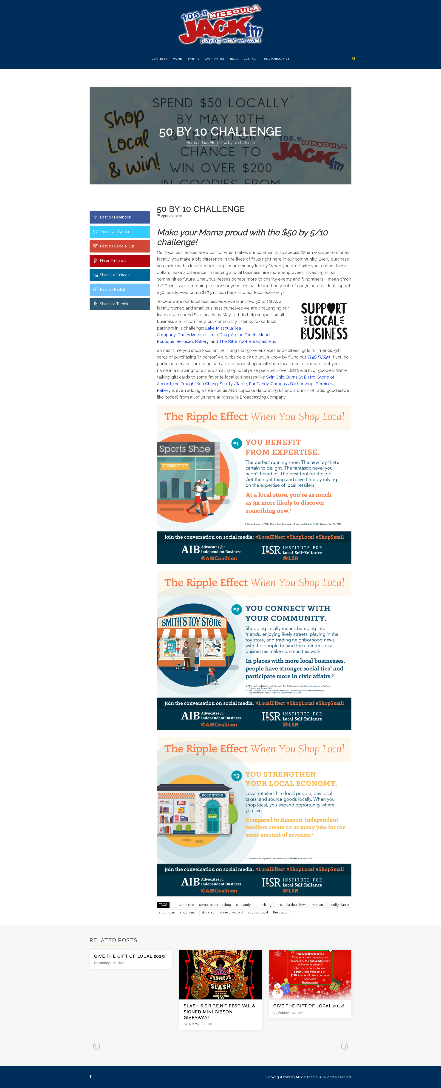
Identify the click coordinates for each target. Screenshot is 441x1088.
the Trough (183, 383)
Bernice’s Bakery (192, 341)
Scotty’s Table (233, 383)
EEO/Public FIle (276, 58)
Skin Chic (275, 377)
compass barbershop (215, 905)
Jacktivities (215, 58)
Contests (159, 58)
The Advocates (192, 334)
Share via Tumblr (114, 304)
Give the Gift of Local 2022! (309, 1005)
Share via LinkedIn (115, 275)
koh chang (263, 905)
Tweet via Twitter (114, 232)
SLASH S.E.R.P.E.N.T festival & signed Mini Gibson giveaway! (219, 1011)
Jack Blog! (210, 143)
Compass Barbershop (292, 383)
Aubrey (104, 963)
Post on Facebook (115, 217)
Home (177, 58)
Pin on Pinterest (113, 260)
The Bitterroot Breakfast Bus (247, 341)
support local (258, 912)
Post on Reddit (112, 289)
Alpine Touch (243, 334)
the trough (280, 912)
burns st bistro (183, 905)
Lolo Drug (219, 334)
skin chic (207, 912)
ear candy (243, 905)
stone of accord (231, 912)
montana (318, 905)
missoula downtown (292, 905)
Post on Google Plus (117, 246)
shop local (167, 912)
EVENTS (193, 58)
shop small (188, 912)
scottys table (339, 905)
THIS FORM (318, 357)
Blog (234, 58)
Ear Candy (258, 383)
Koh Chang (207, 383)
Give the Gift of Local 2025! (130, 956)
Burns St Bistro (300, 377)
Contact (251, 58)
